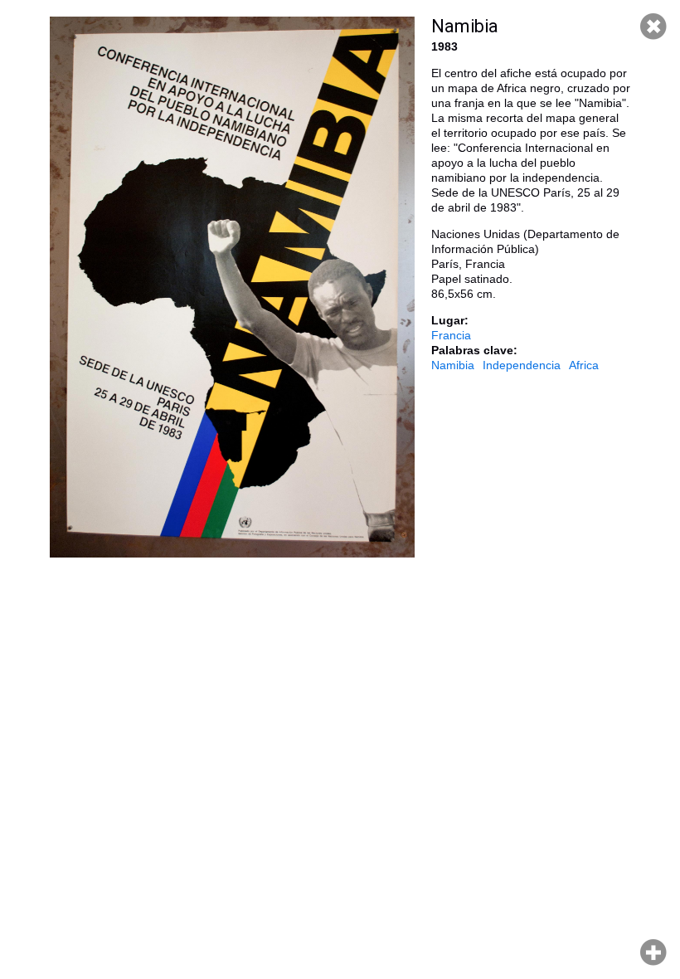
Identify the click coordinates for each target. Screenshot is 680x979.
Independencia (522, 365)
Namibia (452, 365)
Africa (584, 365)
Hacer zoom (653, 952)
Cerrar (653, 26)
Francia (451, 335)
